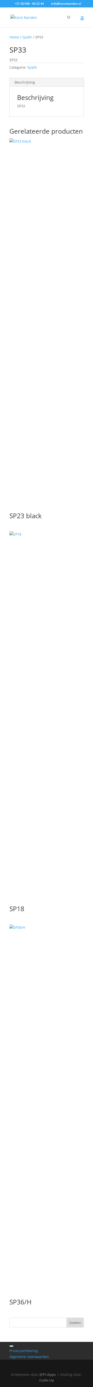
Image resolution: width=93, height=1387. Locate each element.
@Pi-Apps (47, 1374)
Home (14, 37)
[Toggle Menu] (11, 1346)
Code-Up (46, 1380)
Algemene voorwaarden (29, 1356)
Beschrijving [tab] (25, 82)
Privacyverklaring (23, 1350)
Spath (27, 37)
